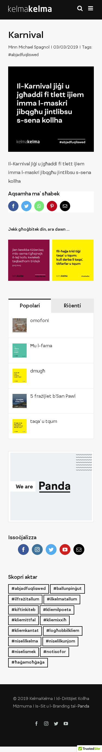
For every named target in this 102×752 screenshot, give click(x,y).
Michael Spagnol (34, 47)
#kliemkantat (25, 631)
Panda (83, 706)
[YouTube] (65, 549)
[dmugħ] (20, 373)
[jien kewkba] (29, 260)
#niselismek (23, 652)
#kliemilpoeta (57, 610)
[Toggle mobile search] (80, 8)
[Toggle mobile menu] (91, 8)
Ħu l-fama (41, 346)
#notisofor (54, 652)
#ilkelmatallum (62, 599)
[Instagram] (37, 549)
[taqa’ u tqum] (73, 260)
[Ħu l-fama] (20, 348)
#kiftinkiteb (23, 610)
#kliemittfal (23, 620)
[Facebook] (23, 549)
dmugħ (37, 371)
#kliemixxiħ (54, 620)
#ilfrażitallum (25, 599)
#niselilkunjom (60, 641)
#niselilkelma (24, 641)
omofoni (39, 321)
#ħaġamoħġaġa (28, 662)
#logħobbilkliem (62, 631)
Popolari (30, 306)
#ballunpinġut (67, 589)
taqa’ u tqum (43, 422)
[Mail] (78, 549)
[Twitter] (51, 549)
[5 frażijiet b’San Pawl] (20, 398)
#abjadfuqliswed (23, 55)
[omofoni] (20, 322)
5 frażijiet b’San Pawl (52, 396)
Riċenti (72, 306)
